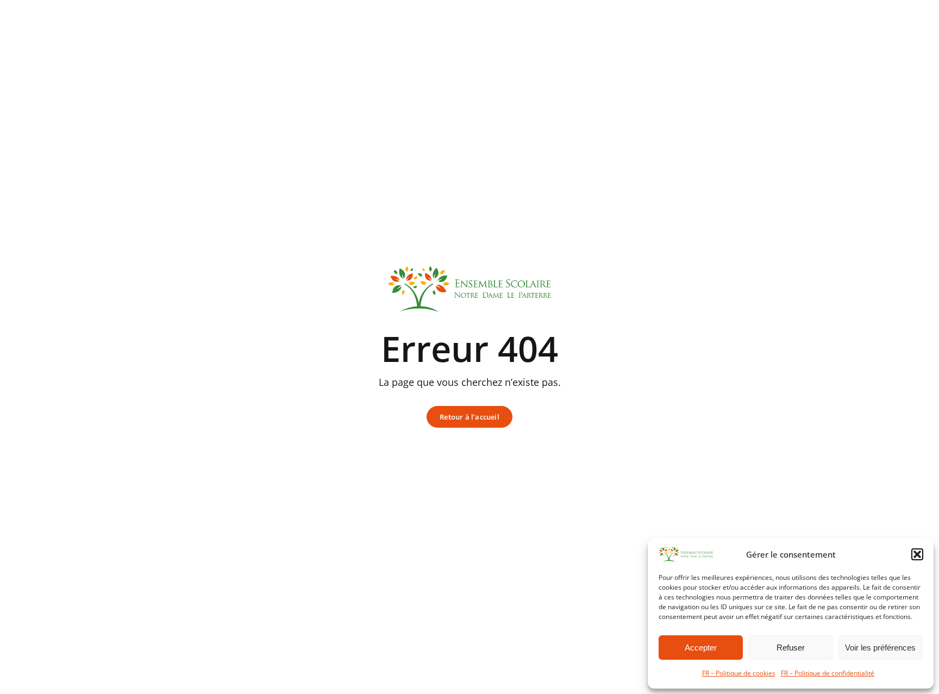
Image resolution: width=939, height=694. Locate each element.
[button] (917, 554)
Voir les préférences (880, 647)
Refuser (791, 647)
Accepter (701, 647)
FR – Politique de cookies (738, 673)
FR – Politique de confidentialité (827, 673)
